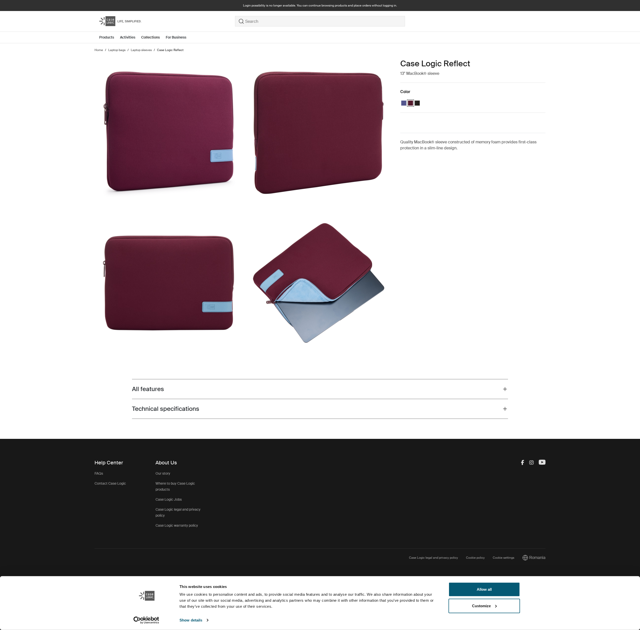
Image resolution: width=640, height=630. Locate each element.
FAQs (98, 473)
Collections (150, 37)
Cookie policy (475, 558)
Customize (481, 605)
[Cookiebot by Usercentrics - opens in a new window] (146, 620)
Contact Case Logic (110, 483)
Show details (191, 620)
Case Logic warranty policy (177, 525)
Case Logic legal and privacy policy (433, 558)
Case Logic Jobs (169, 499)
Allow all (484, 589)
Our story (163, 473)
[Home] (167, 21)
